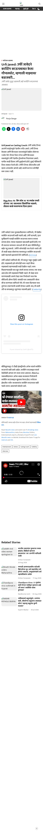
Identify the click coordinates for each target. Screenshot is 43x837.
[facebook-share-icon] (13, 130)
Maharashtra (9, 432)
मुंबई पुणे (25, 8)
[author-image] (3, 119)
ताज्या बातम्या (7, 8)
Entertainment (7, 447)
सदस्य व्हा (11, 417)
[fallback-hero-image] (9, 551)
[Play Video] (21, 402)
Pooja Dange (11, 118)
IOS (11, 440)
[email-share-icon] (23, 130)
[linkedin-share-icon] (18, 130)
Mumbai (26, 432)
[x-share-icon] (9, 130)
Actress (32, 255)
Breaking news (33, 429)
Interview (5, 451)
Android (4, 440)
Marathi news (10, 429)
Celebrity (37, 289)
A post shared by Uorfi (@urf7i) (21, 349)
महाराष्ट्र (17, 8)
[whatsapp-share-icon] (4, 130)
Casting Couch (25, 447)
